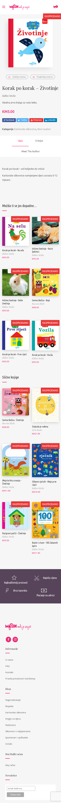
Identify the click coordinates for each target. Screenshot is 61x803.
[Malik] (20, 7)
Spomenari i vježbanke (16, 737)
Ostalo (8, 743)
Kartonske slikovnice (25, 129)
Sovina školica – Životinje (13, 420)
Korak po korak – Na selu (13, 250)
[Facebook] (8, 639)
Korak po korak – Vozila (42, 355)
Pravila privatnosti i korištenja (20, 678)
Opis (20, 140)
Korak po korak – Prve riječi (14, 354)
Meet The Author (30, 151)
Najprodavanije (13, 699)
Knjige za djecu (13, 718)
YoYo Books (37, 430)
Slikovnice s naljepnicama (17, 731)
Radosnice (10, 724)
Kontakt (9, 672)
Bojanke (9, 706)
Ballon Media (9, 95)
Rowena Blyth (38, 303)
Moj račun (10, 765)
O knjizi (39, 140)
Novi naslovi (44, 129)
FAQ (7, 665)
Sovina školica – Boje (41, 300)
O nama (9, 659)
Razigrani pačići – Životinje (14, 533)
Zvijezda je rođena (40, 426)
